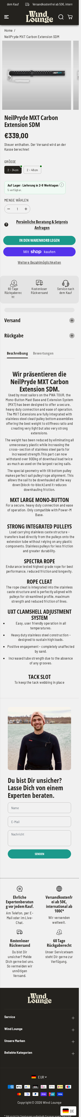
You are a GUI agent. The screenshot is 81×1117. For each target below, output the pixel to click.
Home (8, 30)
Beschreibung (17, 353)
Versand (43, 144)
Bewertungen (43, 353)
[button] (7, 17)
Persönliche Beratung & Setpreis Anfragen (42, 224)
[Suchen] (60, 17)
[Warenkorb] (70, 17)
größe (10, 161)
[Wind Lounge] (39, 17)
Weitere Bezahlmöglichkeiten (39, 262)
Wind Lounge (52, 1102)
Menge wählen (16, 200)
